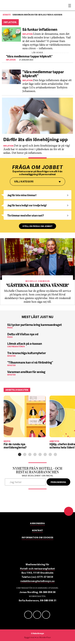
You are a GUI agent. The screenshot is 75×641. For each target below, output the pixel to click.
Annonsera (37, 523)
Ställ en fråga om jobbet (37, 226)
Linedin (37, 615)
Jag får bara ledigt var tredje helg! (27, 205)
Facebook (28, 615)
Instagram (46, 615)
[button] (19, 454)
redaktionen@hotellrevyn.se (37, 581)
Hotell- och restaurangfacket (37, 568)
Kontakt (37, 530)
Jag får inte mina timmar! (21, 195)
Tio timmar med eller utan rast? (25, 215)
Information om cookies (37, 537)
